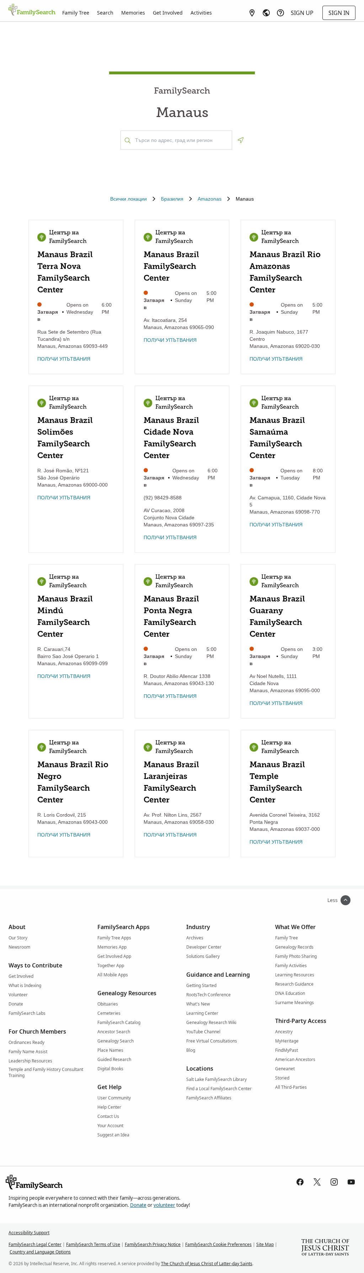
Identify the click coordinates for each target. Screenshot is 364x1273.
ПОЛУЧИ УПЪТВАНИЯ (63, 359)
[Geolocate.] (240, 140)
